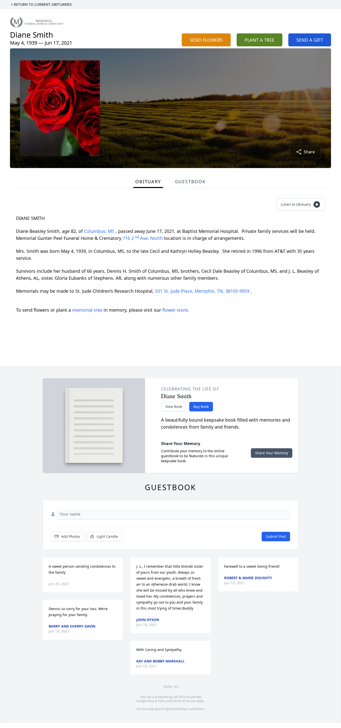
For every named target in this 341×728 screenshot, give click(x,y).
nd (137, 237)
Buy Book (201, 406)
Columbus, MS (100, 231)
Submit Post (276, 536)
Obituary (148, 181)
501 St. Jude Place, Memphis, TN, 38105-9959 (203, 291)
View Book (173, 406)
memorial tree (87, 310)
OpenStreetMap (176, 709)
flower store (175, 310)
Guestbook (190, 181)
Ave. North (152, 238)
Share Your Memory (271, 453)
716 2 (129, 238)
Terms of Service (184, 701)
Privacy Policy (156, 701)
